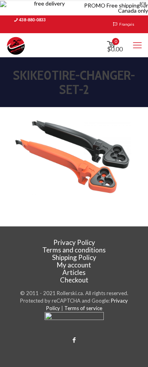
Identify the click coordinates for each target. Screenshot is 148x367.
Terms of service (83, 308)
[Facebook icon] (74, 339)
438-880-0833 (32, 19)
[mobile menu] (137, 45)
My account (74, 265)
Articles (74, 272)
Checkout (74, 280)
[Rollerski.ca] (16, 45)
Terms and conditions (74, 250)
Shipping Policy (74, 257)
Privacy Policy (74, 242)
